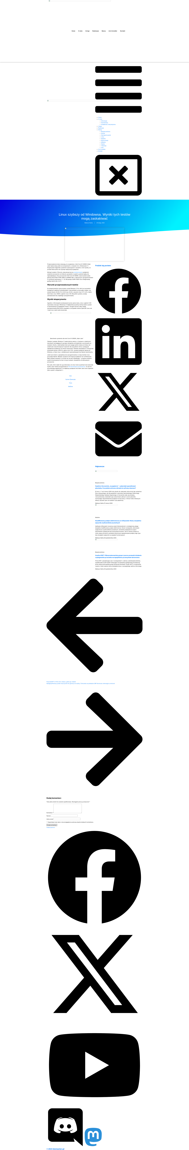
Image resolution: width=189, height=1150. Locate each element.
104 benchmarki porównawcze (76, 366)
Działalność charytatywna (108, 124)
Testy (70, 383)
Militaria (103, 142)
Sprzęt (103, 133)
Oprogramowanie (106, 135)
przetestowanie (78, 272)
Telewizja (103, 145)
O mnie (80, 31)
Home (73, 31)
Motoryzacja (104, 140)
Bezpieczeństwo (105, 131)
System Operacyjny (70, 379)
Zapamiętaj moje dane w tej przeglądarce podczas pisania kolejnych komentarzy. (70, 822)
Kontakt (122, 31)
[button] (118, 89)
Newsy (104, 31)
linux (70, 376)
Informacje (104, 121)
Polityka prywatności (51, 827)
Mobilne (103, 138)
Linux (102, 137)
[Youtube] (94, 1107)
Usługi (87, 31)
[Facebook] (94, 925)
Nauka (103, 144)
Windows (70, 386)
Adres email (50, 819)
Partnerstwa (104, 122)
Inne (102, 147)
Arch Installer (113, 31)
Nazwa (48, 815)
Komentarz (50, 812)
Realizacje (95, 31)
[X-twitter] (94, 1021)
